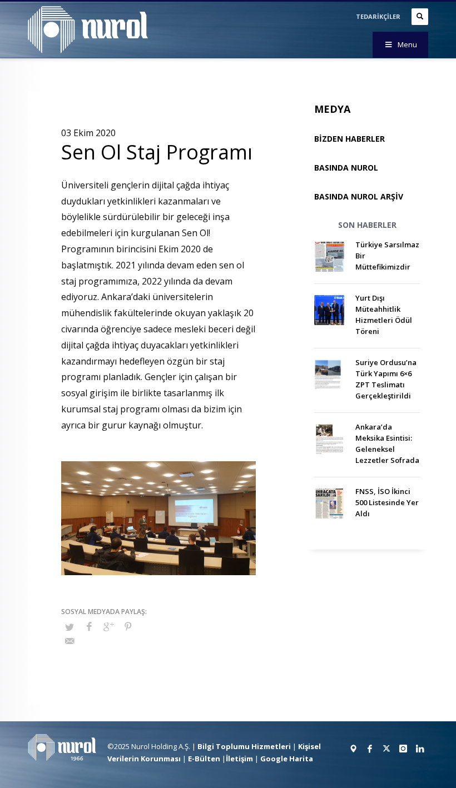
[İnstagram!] (403, 748)
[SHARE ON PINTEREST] (128, 626)
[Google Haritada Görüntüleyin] (353, 748)
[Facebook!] (369, 748)
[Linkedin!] (420, 748)
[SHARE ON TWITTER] (69, 627)
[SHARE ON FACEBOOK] (89, 626)
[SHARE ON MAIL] (69, 640)
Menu (407, 44)
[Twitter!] (386, 748)
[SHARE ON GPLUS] (108, 626)
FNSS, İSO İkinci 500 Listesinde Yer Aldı (387, 502)
